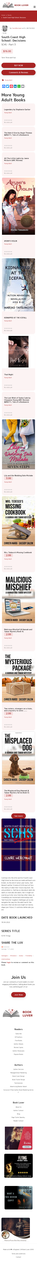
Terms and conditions (18, 1254)
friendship (28, 956)
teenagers (4, 956)
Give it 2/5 (6, 120)
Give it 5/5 (11, 120)
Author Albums (18, 1044)
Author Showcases (18, 1051)
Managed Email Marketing (18, 1073)
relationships (5, 959)
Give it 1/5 (5, 120)
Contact (18, 1257)
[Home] (15, 5)
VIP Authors (18, 1037)
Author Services (18, 1069)
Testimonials (18, 1083)
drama (21, 956)
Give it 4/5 (10, 120)
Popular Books (18, 1054)
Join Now (18, 994)
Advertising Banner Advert (18, 1086)
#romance (13, 956)
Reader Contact (19, 1121)
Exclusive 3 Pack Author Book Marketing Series (18, 1090)
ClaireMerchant (17, 28)
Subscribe (18, 1034)
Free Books (18, 1040)
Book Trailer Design (18, 1080)
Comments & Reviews (18, 72)
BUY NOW (18, 65)
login (9, 962)
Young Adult (8, 80)
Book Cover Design (18, 1076)
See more (18, 816)
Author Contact (18, 1110)
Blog (18, 1114)
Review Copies (18, 1047)
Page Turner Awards (18, 1117)
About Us (18, 1107)
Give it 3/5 (8, 120)
